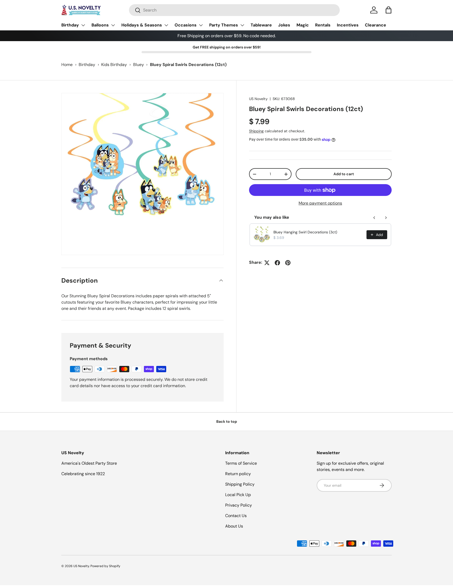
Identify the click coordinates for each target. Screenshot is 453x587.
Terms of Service (241, 463)
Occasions (186, 25)
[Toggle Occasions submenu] (201, 25)
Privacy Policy (238, 505)
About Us (234, 526)
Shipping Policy (240, 484)
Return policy (238, 473)
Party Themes (223, 25)
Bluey (138, 64)
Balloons (100, 25)
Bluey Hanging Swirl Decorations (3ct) (305, 232)
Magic (302, 25)
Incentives (348, 25)
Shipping (256, 131)
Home (67, 64)
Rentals (323, 25)
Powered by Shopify (105, 566)
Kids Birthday (114, 64)
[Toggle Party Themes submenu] (242, 25)
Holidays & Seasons (141, 25)
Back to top (226, 421)
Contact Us (236, 515)
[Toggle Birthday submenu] (83, 25)
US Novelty (258, 98)
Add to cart (343, 174)
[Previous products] (374, 217)
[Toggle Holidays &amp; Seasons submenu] (166, 25)
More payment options (320, 203)
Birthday (70, 25)
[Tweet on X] (267, 262)
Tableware (261, 25)
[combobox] (234, 10)
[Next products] (386, 217)
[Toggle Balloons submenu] (113, 25)
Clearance (375, 25)
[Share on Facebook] (277, 262)
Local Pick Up (238, 494)
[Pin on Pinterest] (288, 262)
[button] (388, 10)
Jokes (284, 25)
